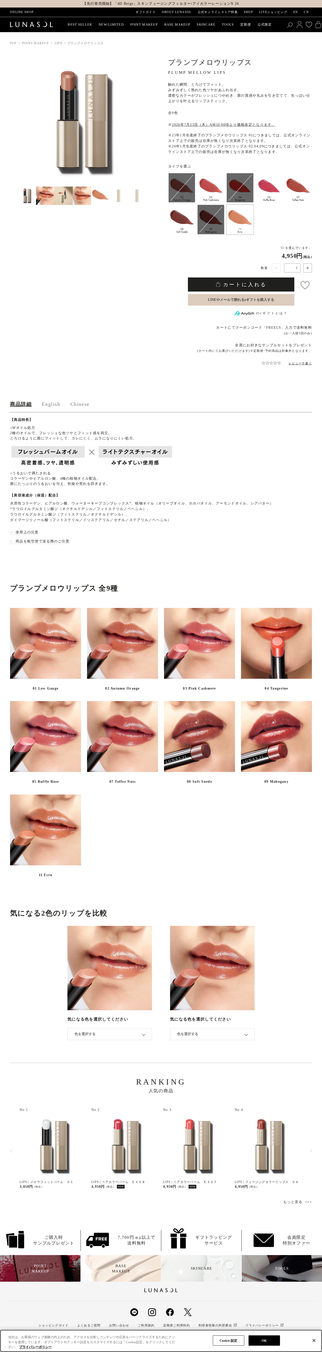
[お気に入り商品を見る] (308, 24)
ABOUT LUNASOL (177, 12)
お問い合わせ (119, 1325)
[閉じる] (313, 1340)
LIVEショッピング (273, 12)
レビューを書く (300, 363)
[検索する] (290, 24)
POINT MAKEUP (35, 43)
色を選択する (85, 1034)
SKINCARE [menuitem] (206, 24)
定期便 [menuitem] (245, 24)
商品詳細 (21, 404)
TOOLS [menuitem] (228, 24)
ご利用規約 (146, 1325)
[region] (161, 1341)
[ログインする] (299, 24)
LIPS (58, 43)
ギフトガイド (146, 12)
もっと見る (292, 1202)
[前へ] (11, 1150)
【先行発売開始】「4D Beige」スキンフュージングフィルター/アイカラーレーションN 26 (161, 4)
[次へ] (310, 1150)
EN (295, 12)
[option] (53, 1148)
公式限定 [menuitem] (265, 24)
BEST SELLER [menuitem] (80, 24)
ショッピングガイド (53, 1325)
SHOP (248, 12)
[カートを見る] (318, 24)
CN (306, 12)
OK (264, 1340)
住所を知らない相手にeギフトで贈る (241, 300)
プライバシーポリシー (262, 1325)
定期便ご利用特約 (176, 1325)
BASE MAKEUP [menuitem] (177, 24)
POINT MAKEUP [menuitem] (144, 24)
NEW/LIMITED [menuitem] (111, 24)
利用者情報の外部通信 (215, 1325)
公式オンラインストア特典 (218, 12)
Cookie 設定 (228, 1340)
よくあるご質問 (89, 1325)
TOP (13, 43)
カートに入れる (244, 284)
